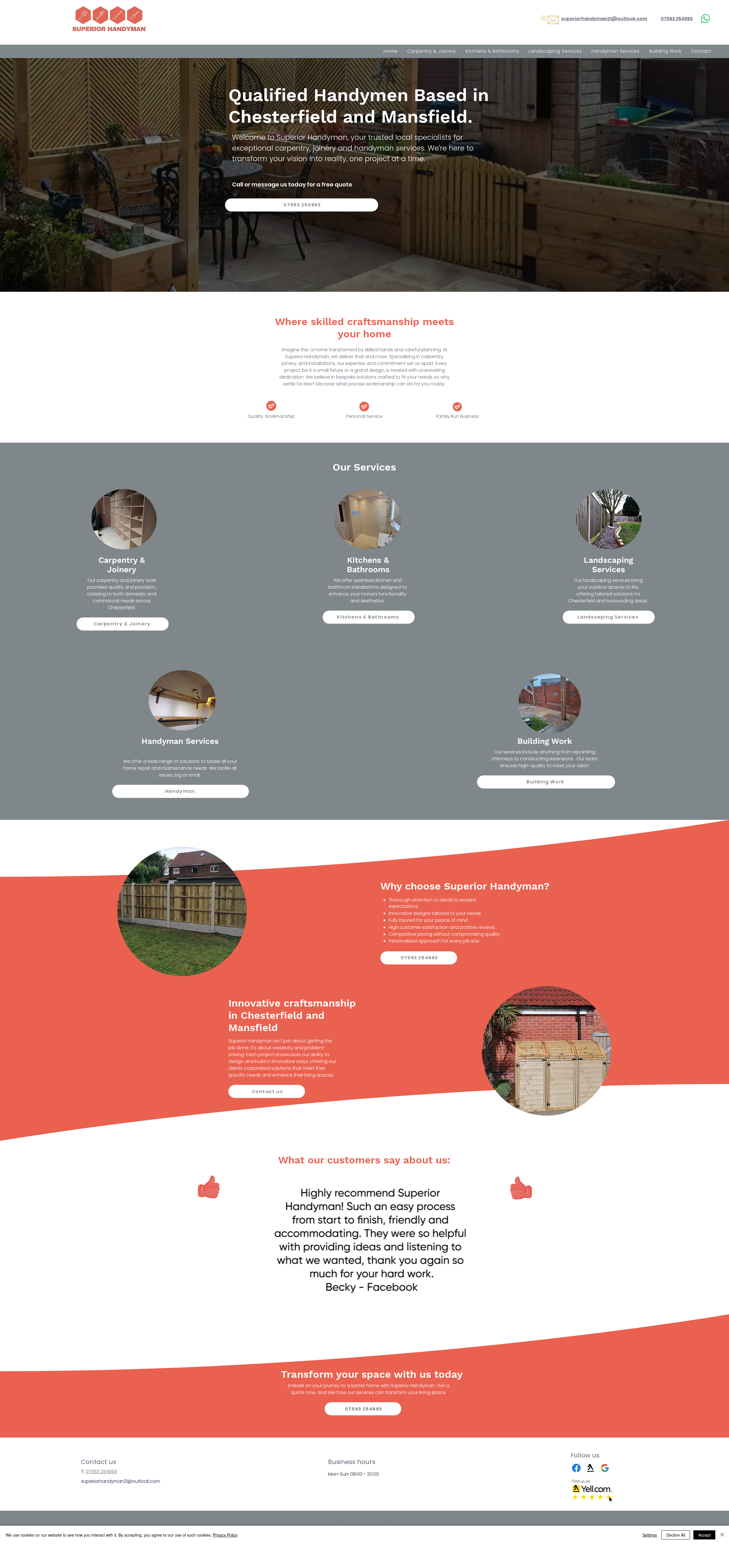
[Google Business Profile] (605, 1468)
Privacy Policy (225, 1535)
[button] (367, 1246)
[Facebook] (576, 1468)
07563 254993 (101, 1471)
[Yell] (590, 1468)
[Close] (722, 1534)
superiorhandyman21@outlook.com (120, 1481)
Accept (704, 1535)
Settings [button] (649, 1535)
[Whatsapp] (705, 18)
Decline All (675, 1535)
